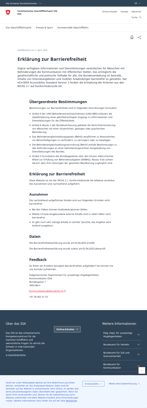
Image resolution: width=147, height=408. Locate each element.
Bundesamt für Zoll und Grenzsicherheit (116, 354)
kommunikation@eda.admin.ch (46, 291)
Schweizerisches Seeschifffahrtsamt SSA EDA (37, 12)
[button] (18, 28)
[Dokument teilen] (139, 37)
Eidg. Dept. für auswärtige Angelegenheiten (117, 334)
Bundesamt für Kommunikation (112, 366)
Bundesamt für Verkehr (116, 344)
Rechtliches (71, 400)
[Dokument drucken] (132, 37)
